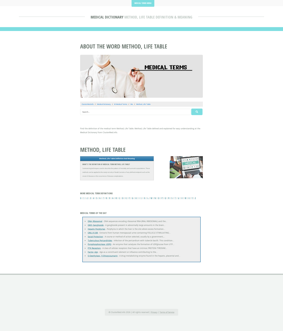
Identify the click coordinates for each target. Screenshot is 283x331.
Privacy (154, 312)
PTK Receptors (94, 248)
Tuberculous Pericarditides (100, 240)
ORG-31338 (93, 232)
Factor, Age (93, 252)
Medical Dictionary (107, 17)
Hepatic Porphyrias (96, 229)
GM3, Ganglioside (96, 225)
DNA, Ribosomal (95, 221)
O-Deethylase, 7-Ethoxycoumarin (103, 255)
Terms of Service (167, 312)
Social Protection (95, 236)
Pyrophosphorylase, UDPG (99, 244)
